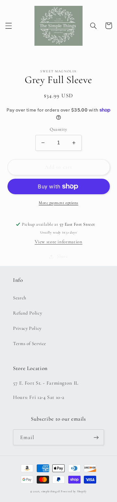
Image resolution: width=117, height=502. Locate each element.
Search (19, 298)
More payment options (58, 202)
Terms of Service (29, 343)
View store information (59, 242)
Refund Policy (27, 313)
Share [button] (62, 256)
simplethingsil (50, 491)
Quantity (58, 129)
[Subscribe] (96, 437)
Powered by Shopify (74, 491)
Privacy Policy (27, 328)
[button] (8, 25)
